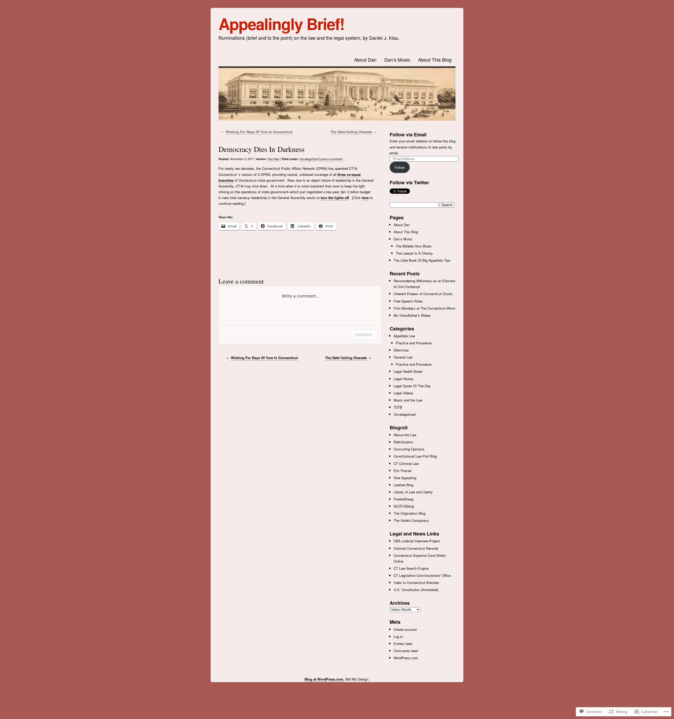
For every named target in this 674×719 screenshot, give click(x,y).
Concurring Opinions (409, 449)
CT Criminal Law (406, 463)
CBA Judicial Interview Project (417, 540)
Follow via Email (408, 134)
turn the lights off (335, 197)
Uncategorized (308, 159)
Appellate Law (404, 335)
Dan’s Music (397, 59)
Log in (398, 636)
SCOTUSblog (404, 506)
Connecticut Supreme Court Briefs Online (420, 558)
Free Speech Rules (408, 301)
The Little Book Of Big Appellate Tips (422, 260)
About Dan (365, 59)
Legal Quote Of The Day (412, 385)
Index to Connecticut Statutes (416, 582)
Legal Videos (403, 392)
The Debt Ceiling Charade (351, 131)
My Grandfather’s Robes (412, 315)
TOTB (398, 407)
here (365, 197)
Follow (399, 167)
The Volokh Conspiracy (411, 520)
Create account (405, 629)
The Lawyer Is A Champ (414, 253)
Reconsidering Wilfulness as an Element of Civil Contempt (424, 283)
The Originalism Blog (409, 513)
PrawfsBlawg (403, 499)
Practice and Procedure (414, 342)
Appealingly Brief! (281, 23)
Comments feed (406, 650)
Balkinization (403, 441)
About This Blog (435, 59)
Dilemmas (401, 350)
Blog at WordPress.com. (324, 679)
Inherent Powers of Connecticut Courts (423, 293)
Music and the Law (408, 400)
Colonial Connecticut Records (416, 548)
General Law (403, 357)
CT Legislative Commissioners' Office (422, 575)
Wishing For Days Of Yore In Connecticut (259, 131)
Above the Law (405, 434)
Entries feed (403, 643)
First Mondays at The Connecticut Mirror (424, 308)
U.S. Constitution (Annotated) (416, 589)
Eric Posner (403, 470)
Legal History (404, 378)
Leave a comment (331, 159)
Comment (363, 334)
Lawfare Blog (403, 484)
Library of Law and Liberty (413, 491)
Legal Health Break (408, 371)
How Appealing (405, 477)
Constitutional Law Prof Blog (415, 456)
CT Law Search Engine (411, 568)
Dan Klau (273, 159)
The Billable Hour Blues (414, 246)
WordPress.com (406, 657)
